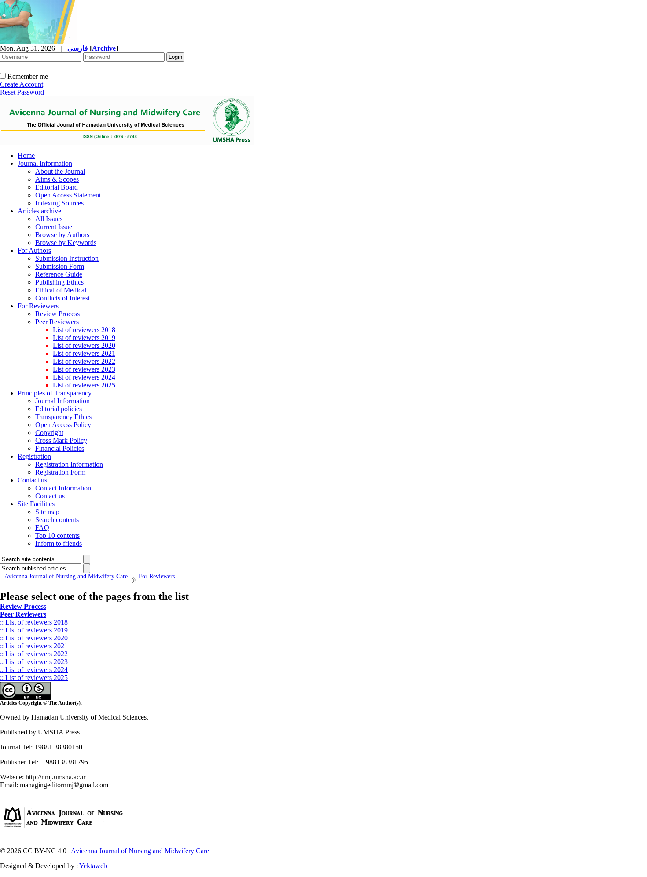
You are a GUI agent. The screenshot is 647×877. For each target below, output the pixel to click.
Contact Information (63, 488)
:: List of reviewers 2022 (34, 654)
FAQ (42, 527)
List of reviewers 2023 (84, 369)
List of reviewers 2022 (84, 361)
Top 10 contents (57, 535)
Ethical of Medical (60, 290)
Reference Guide (58, 274)
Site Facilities (36, 504)
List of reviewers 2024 (84, 377)
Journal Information (45, 163)
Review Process (57, 314)
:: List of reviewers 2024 (34, 669)
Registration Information (69, 464)
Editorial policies (58, 409)
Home (26, 155)
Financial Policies (59, 448)
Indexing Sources (59, 203)
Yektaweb (93, 866)
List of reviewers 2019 (84, 337)
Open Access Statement (68, 195)
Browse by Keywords (65, 242)
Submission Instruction (67, 258)
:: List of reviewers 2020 (34, 638)
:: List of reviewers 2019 (34, 630)
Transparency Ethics (63, 416)
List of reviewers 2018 (84, 329)
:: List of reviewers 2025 (34, 677)
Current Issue (53, 226)
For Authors (34, 250)
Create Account (21, 84)
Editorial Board (56, 187)
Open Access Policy (63, 424)
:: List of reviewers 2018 (34, 622)
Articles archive (39, 211)
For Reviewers (38, 306)
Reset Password (22, 92)
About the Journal (60, 171)
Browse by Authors (62, 234)
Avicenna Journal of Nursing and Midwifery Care (140, 851)
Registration (34, 456)
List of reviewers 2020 (84, 345)
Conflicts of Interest (62, 298)
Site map (47, 511)
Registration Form (60, 472)
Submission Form (59, 266)
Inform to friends (58, 543)
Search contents (57, 519)
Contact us (32, 480)
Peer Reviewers (57, 321)
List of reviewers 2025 (84, 385)
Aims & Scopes (57, 179)
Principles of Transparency (55, 393)
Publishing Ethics (59, 282)
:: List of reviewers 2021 (34, 646)
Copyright (49, 432)
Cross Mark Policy (61, 440)
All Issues (48, 219)
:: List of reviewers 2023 (34, 661)
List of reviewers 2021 (84, 353)
